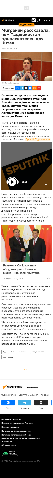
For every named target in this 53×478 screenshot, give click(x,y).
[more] (48, 278)
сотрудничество (38, 352)
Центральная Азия (28, 395)
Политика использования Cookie (16, 435)
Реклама (29, 423)
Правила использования (12, 423)
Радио (5, 352)
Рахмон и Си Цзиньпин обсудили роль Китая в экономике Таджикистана (21, 269)
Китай (13, 352)
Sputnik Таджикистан (38, 139)
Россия (45, 395)
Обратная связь (8, 445)
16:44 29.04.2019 (9, 48)
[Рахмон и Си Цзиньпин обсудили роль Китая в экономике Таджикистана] (26, 243)
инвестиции (23, 352)
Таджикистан (8, 357)
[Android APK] (10, 453)
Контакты (16, 419)
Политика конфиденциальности (16, 431)
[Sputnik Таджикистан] (8, 21)
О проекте (6, 419)
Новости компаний (10, 427)
